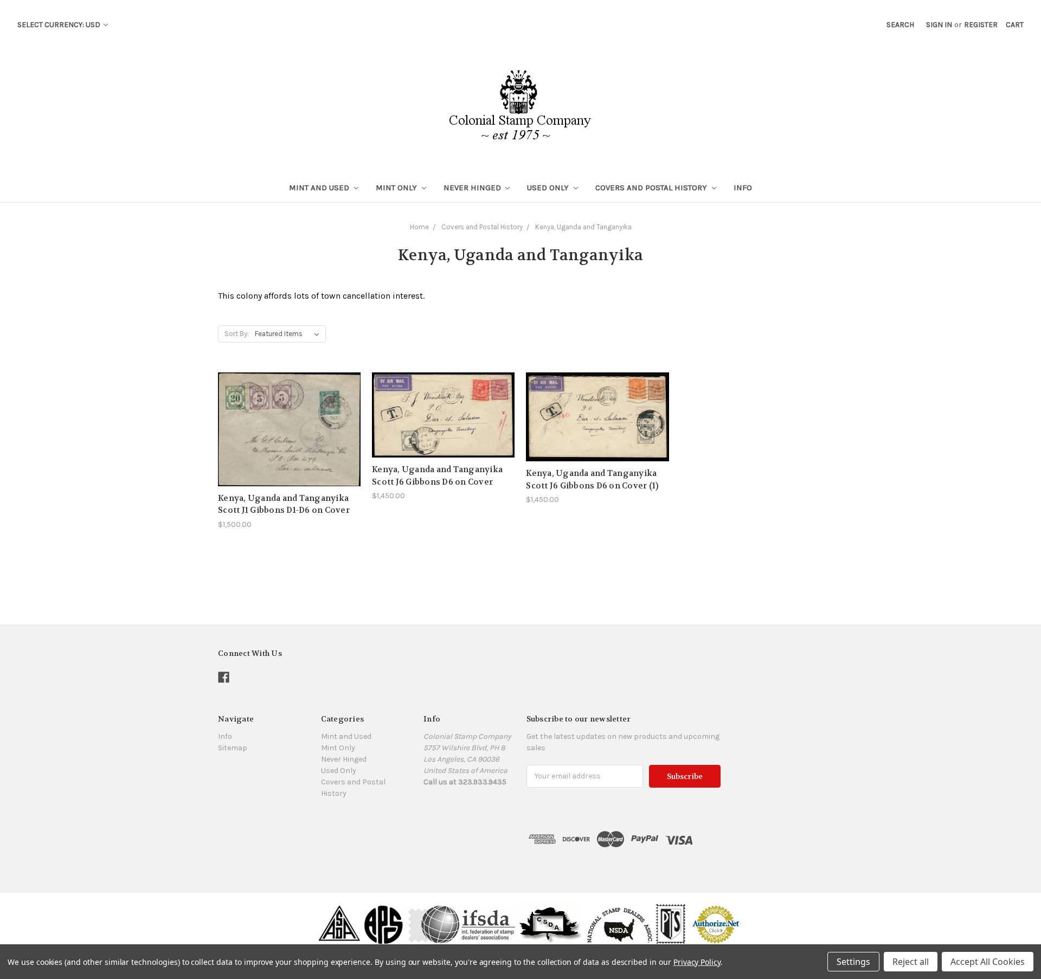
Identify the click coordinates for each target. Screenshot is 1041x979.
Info (743, 187)
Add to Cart (289, 448)
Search (900, 24)
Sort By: (236, 334)
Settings (853, 962)
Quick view (290, 409)
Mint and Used (320, 187)
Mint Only (397, 187)
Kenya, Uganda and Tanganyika (583, 227)
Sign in (939, 24)
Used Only (549, 187)
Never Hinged (473, 187)
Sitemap (232, 747)
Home (419, 227)
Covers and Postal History (652, 187)
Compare (286, 429)
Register (981, 24)
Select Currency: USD (59, 24)
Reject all (910, 962)
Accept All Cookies (987, 962)
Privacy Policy (697, 962)
